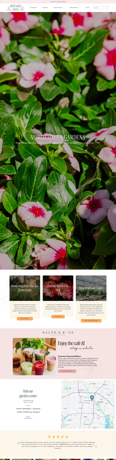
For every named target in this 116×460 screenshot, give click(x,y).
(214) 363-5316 (28, 418)
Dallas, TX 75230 (28, 402)
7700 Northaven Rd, (28, 400)
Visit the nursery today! (58, 1)
